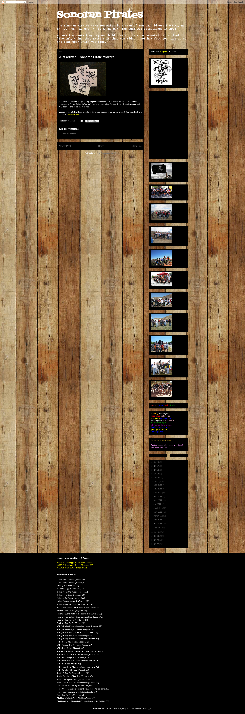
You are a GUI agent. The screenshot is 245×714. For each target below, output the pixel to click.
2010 (156, 532)
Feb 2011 (158, 523)
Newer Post (65, 146)
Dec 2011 (158, 485)
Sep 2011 (158, 496)
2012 (156, 477)
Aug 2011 (158, 500)
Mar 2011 (158, 519)
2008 (156, 540)
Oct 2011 (158, 492)
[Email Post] (82, 121)
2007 (156, 544)
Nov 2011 (158, 489)
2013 (156, 474)
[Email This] (86, 121)
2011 (156, 481)
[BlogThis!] (89, 121)
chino (173, 51)
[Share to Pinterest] (97, 121)
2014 (156, 470)
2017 (156, 466)
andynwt (130, 708)
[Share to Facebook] (94, 121)
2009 (156, 536)
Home (101, 146)
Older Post (136, 146)
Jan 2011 (158, 527)
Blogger (148, 708)
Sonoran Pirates (100, 15)
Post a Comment (69, 134)
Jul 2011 (158, 504)
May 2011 (158, 512)
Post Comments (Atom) (106, 153)
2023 (156, 462)
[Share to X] (92, 121)
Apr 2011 (158, 516)
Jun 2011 (158, 508)
